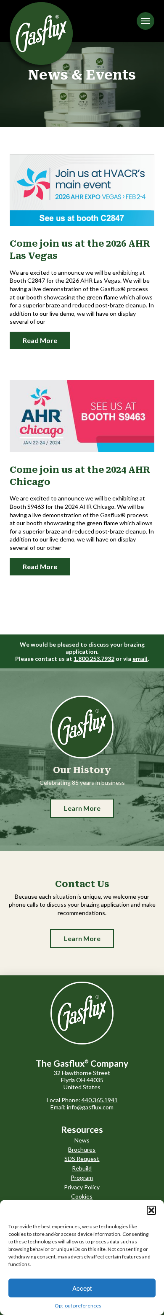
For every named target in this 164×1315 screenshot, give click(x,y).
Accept (82, 1288)
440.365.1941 (100, 1100)
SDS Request (81, 1158)
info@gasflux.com (90, 1107)
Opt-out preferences (78, 1305)
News (82, 1140)
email (140, 658)
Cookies (82, 1196)
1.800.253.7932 (94, 658)
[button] (151, 1210)
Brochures (81, 1149)
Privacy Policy (82, 1187)
